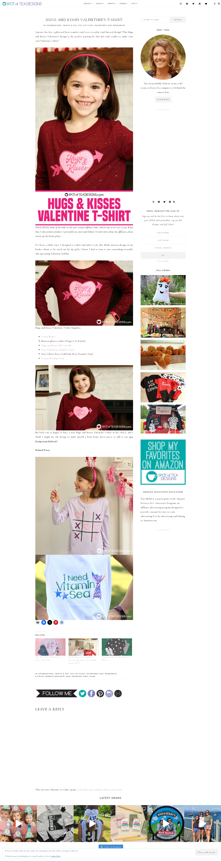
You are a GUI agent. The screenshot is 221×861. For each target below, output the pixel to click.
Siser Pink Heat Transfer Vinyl (57, 349)
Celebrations (53, 25)
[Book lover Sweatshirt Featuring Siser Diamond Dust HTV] (84, 647)
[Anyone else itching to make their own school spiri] (55, 823)
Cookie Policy (56, 856)
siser (92, 676)
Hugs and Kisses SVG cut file (56, 345)
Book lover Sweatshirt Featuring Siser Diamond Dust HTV (82, 660)
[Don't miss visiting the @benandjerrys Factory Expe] (165, 823)
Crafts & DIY (70, 25)
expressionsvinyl (55, 676)
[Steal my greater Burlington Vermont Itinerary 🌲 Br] (202, 823)
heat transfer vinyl (77, 676)
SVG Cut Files (85, 25)
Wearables (119, 25)
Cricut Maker (48, 336)
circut (41, 676)
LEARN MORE (163, 99)
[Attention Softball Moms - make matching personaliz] (92, 823)
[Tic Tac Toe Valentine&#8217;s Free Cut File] (50, 647)
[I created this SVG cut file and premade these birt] (18, 823)
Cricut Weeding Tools (52, 358)
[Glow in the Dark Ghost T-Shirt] (117, 647)
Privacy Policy (163, 261)
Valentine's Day (103, 25)
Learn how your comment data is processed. (100, 789)
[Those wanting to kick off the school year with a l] (128, 823)
